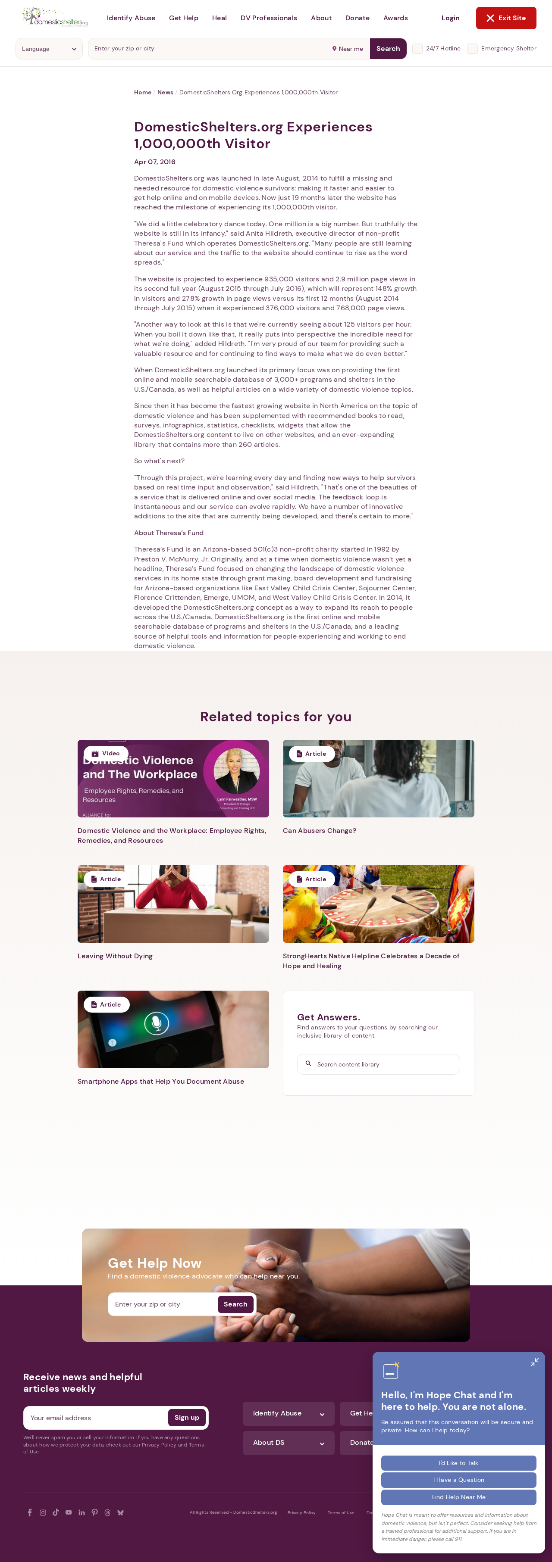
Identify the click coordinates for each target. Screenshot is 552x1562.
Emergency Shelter (508, 48)
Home (142, 92)
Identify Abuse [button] (131, 17)
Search (388, 48)
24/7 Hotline (443, 48)
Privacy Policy (302, 1512)
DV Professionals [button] (269, 17)
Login (451, 17)
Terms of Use (341, 1512)
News (165, 92)
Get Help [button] (183, 17)
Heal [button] (219, 17)
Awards (395, 17)
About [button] (321, 17)
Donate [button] (357, 17)
